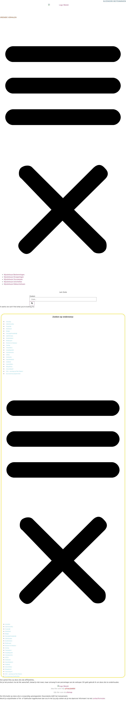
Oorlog (8, 345)
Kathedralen (9, 338)
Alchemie (9, 357)
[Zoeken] (32, 303)
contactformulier (99, 698)
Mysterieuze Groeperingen (14, 277)
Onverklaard (9, 369)
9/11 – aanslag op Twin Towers (14, 371)
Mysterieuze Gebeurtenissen (14, 284)
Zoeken (32, 296)
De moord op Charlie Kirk (13, 373)
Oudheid (8, 362)
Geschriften (9, 364)
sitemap (69, 692)
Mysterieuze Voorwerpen (13, 279)
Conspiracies (10, 352)
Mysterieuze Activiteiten (13, 282)
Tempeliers (9, 347)
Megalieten (9, 366)
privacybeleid (70, 688)
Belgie (8, 331)
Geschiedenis (10, 359)
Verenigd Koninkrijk (11, 333)
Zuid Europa (9, 336)
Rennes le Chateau (11, 343)
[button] (63, 146)
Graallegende (10, 350)
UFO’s (8, 355)
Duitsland (9, 329)
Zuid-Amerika (10, 324)
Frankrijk (8, 326)
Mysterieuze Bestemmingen (14, 275)
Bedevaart (9, 340)
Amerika (8, 321)
